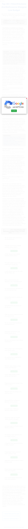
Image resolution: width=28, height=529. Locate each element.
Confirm (14, 110)
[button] (14, 264)
